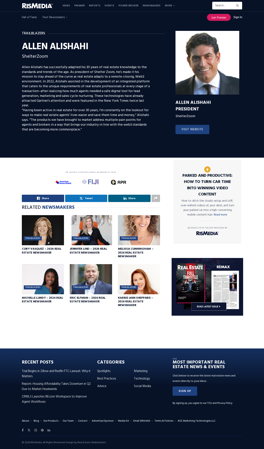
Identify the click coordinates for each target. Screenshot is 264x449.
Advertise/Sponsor (103, 421)
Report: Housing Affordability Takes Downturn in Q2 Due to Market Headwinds (56, 386)
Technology (142, 378)
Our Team (68, 421)
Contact (83, 421)
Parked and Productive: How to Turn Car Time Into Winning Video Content (207, 185)
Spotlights (104, 371)
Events (109, 6)
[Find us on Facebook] (23, 430)
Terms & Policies (164, 421)
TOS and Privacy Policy (219, 403)
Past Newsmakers (54, 17)
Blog (36, 421)
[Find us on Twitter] (29, 430)
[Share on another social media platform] (156, 198)
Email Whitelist (141, 421)
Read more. (221, 214)
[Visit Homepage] (39, 6)
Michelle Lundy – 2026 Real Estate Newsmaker (42, 299)
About (25, 421)
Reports (94, 6)
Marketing (140, 371)
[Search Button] (238, 5)
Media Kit (123, 421)
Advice (101, 386)
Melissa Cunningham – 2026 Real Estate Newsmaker (135, 252)
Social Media (142, 386)
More (168, 6)
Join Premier (218, 17)
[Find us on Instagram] (35, 430)
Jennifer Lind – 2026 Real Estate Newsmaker (88, 250)
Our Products (50, 421)
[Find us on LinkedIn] (49, 430)
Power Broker (129, 6)
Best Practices (106, 378)
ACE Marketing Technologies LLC (196, 421)
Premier (79, 6)
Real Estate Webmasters (91, 442)
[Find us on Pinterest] (42, 430)
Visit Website (192, 129)
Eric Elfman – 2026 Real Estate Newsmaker (88, 299)
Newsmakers (152, 6)
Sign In (237, 17)
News (66, 6)
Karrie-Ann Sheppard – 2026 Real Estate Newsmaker (135, 301)
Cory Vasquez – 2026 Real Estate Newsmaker (41, 250)
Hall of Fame (29, 17)
